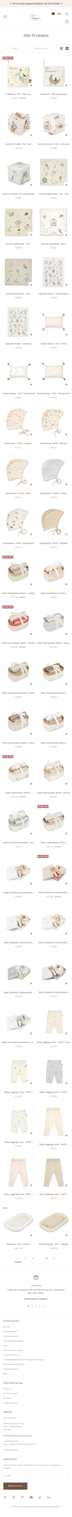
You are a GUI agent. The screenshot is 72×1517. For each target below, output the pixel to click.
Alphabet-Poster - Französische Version (54, 293)
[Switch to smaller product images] (67, 48)
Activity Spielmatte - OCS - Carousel (53, 244)
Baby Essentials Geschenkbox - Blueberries (18, 942)
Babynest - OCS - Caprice (18, 1244)
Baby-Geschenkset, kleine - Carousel (18, 792)
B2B (5, 1374)
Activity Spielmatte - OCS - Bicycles (18, 244)
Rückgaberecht (10, 1331)
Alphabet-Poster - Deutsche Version (18, 343)
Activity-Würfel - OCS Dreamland (18, 193)
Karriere (7, 1398)
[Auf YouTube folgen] (31, 1497)
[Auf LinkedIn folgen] (48, 1497)
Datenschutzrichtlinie (13, 1350)
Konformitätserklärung (13, 1364)
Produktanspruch (11, 1336)
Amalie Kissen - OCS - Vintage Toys (53, 393)
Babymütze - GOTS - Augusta (18, 443)
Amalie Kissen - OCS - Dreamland (18, 393)
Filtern (14, 48)
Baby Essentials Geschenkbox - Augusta (18, 892)
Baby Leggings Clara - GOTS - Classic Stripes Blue (53, 1092)
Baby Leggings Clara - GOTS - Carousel (18, 1092)
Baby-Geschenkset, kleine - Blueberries (53, 743)
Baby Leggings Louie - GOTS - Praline (53, 1194)
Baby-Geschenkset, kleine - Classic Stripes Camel (18, 693)
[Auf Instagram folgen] (13, 1497)
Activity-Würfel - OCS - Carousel (53, 144)
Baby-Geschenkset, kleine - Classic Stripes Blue (53, 643)
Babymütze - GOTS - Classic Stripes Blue (53, 493)
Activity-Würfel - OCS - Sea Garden (18, 144)
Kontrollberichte (10, 1369)
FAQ (5, 1346)
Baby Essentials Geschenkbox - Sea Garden (18, 1042)
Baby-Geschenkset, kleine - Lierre (18, 742)
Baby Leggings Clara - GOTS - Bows (53, 1042)
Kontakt (6, 1327)
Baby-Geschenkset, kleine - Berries (18, 642)
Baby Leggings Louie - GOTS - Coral (18, 1194)
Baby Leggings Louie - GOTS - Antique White (53, 1144)
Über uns (7, 1389)
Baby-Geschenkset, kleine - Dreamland (53, 693)
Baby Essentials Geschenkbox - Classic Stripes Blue (18, 992)
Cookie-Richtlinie (11, 1355)
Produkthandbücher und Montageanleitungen (23, 1360)
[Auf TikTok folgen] (40, 1497)
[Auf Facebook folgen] (5, 1497)
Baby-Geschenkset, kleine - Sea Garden (18, 842)
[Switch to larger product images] (61, 48)
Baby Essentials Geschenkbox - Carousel (53, 942)
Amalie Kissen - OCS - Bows (53, 343)
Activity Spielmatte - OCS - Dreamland (18, 293)
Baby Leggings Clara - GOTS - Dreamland (18, 1142)
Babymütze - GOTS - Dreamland (18, 543)
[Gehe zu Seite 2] (53, 1258)
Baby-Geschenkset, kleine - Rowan (53, 792)
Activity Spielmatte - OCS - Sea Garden (53, 194)
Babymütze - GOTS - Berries (53, 443)
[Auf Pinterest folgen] (22, 1497)
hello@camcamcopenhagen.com (17, 1435)
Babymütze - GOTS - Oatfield (53, 543)
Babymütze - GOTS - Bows (18, 493)
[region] (36, 1287)
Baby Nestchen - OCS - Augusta (53, 1244)
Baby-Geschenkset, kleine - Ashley (18, 593)
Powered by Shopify (51, 1506)
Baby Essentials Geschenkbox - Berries (53, 892)
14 (46, 1258)
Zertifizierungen (10, 1393)
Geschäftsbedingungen (13, 1341)
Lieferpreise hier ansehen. (36, 1299)
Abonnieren (15, 1486)
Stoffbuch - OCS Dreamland (53, 94)
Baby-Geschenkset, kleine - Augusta (53, 593)
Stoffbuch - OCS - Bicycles (18, 94)
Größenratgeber (10, 1403)
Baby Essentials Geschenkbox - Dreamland (53, 992)
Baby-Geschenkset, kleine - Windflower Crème (53, 842)
